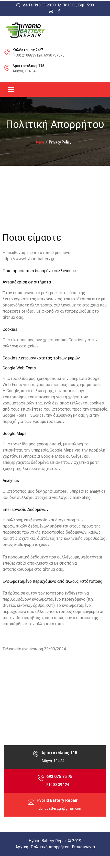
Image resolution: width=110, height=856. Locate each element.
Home (39, 142)
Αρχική (21, 846)
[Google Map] (36, 757)
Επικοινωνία (83, 846)
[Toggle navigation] (11, 89)
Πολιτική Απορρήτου (50, 846)
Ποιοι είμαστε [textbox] (32, 237)
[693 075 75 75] (41, 781)
